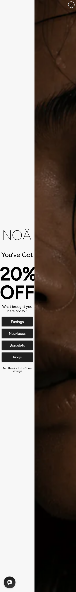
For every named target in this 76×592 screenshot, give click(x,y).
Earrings (17, 322)
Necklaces (17, 333)
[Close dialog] (71, 4)
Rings (17, 357)
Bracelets (17, 345)
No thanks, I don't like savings (17, 369)
